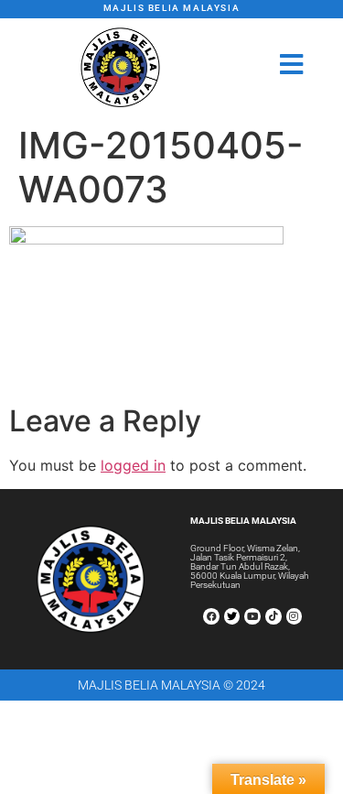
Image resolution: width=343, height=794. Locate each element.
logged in (133, 465)
